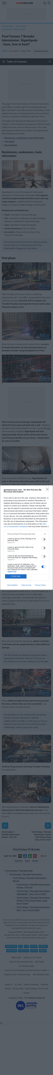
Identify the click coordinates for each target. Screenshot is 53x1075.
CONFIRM (15, 576)
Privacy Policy (40, 585)
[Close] (48, 490)
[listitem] (26, 534)
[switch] (43, 539)
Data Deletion (12, 585)
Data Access (26, 585)
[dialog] (26, 537)
